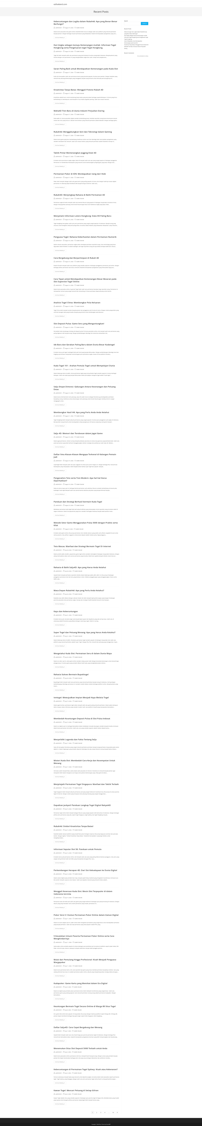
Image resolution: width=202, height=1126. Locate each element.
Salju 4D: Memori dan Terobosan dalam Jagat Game (78, 433)
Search (126, 21)
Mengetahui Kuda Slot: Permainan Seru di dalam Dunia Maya (83, 653)
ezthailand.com (60, 4)
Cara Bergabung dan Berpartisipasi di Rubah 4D (76, 258)
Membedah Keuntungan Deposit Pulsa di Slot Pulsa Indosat (82, 718)
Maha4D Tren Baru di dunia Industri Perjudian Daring (79, 110)
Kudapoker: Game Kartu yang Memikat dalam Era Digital (80, 983)
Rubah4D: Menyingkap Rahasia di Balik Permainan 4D (79, 195)
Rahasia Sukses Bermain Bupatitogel (71, 674)
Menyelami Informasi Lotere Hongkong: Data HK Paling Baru (82, 216)
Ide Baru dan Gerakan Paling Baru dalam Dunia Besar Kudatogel (84, 344)
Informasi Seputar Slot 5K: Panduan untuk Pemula (77, 849)
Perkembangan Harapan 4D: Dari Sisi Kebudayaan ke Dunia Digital (85, 870)
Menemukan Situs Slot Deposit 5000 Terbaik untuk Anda (80, 1048)
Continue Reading (60, 38)
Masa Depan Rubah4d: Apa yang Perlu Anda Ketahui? (79, 590)
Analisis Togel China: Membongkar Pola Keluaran (77, 302)
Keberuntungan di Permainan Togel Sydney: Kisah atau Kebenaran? (86, 1069)
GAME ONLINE (80, 28)
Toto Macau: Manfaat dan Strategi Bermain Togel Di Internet (82, 546)
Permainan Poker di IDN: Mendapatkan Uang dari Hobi (80, 174)
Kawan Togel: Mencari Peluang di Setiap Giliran (76, 1090)
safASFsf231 (58, 28)
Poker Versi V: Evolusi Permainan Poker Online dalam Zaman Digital (86, 915)
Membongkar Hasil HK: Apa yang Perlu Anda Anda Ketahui (81, 412)
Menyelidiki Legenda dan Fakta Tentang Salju (75, 739)
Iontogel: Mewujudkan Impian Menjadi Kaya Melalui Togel (81, 697)
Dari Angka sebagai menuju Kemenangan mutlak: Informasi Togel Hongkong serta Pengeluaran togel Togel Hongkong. (85, 46)
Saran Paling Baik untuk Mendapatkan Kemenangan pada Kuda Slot (86, 68)
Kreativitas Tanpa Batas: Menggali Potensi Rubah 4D (78, 89)
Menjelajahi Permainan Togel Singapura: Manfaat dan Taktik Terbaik (86, 784)
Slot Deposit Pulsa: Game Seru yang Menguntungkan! (79, 323)
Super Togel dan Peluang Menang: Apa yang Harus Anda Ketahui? (85, 632)
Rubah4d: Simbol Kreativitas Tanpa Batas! (73, 826)
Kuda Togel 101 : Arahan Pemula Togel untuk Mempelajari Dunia (84, 365)
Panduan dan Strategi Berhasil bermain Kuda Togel (78, 501)
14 (113, 1112)
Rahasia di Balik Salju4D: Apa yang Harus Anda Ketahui (80, 567)
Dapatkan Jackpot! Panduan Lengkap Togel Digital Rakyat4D (82, 805)
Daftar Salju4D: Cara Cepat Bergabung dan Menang (78, 1027)
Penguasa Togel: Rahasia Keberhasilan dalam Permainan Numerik (85, 237)
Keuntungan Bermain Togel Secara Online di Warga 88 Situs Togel (85, 1006)
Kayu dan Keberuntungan (66, 611)
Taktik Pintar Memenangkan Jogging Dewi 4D (75, 152)
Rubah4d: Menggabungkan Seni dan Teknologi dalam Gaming (83, 131)
